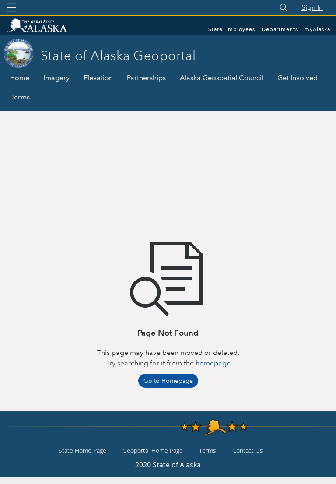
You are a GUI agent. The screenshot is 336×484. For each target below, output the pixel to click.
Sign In (312, 7)
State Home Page (82, 450)
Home (19, 78)
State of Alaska (46, 26)
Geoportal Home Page (152, 450)
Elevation (98, 78)
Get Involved (297, 78)
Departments (280, 29)
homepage (213, 363)
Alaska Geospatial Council (221, 78)
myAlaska (317, 29)
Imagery (56, 78)
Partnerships (146, 78)
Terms (20, 97)
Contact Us (247, 450)
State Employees (231, 29)
